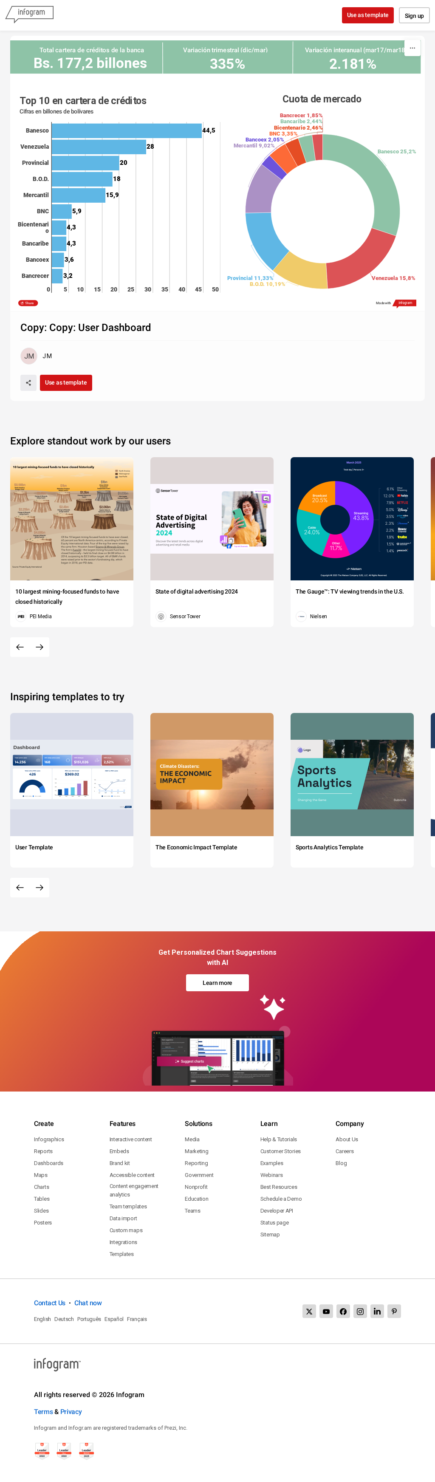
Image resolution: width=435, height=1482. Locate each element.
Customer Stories (280, 1151)
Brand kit (120, 1163)
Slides (41, 1211)
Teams (193, 1211)
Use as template (368, 14)
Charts (41, 1187)
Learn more (217, 982)
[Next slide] (39, 647)
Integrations (123, 1242)
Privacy (71, 1412)
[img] (127, 131)
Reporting (196, 1163)
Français (137, 1319)
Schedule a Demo (281, 1199)
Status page (274, 1222)
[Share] (28, 383)
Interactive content (131, 1139)
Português (89, 1319)
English (42, 1319)
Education (196, 1199)
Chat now (88, 1303)
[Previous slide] (20, 647)
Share (29, 303)
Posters (43, 1222)
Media (192, 1139)
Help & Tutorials (278, 1139)
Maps (41, 1175)
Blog (341, 1163)
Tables (41, 1199)
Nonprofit (196, 1187)
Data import (123, 1218)
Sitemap (270, 1234)
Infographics (49, 1139)
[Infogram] (29, 15)
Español (114, 1319)
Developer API (276, 1211)
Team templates (128, 1206)
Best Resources (278, 1187)
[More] (412, 48)
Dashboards (48, 1163)
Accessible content (132, 1175)
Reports (43, 1151)
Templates (122, 1254)
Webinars (271, 1175)
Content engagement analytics (134, 1190)
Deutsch (64, 1319)
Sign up (414, 15)
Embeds (119, 1151)
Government (199, 1175)
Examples (271, 1163)
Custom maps (126, 1230)
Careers (344, 1151)
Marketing (196, 1151)
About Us (347, 1139)
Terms (43, 1412)
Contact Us (49, 1303)
